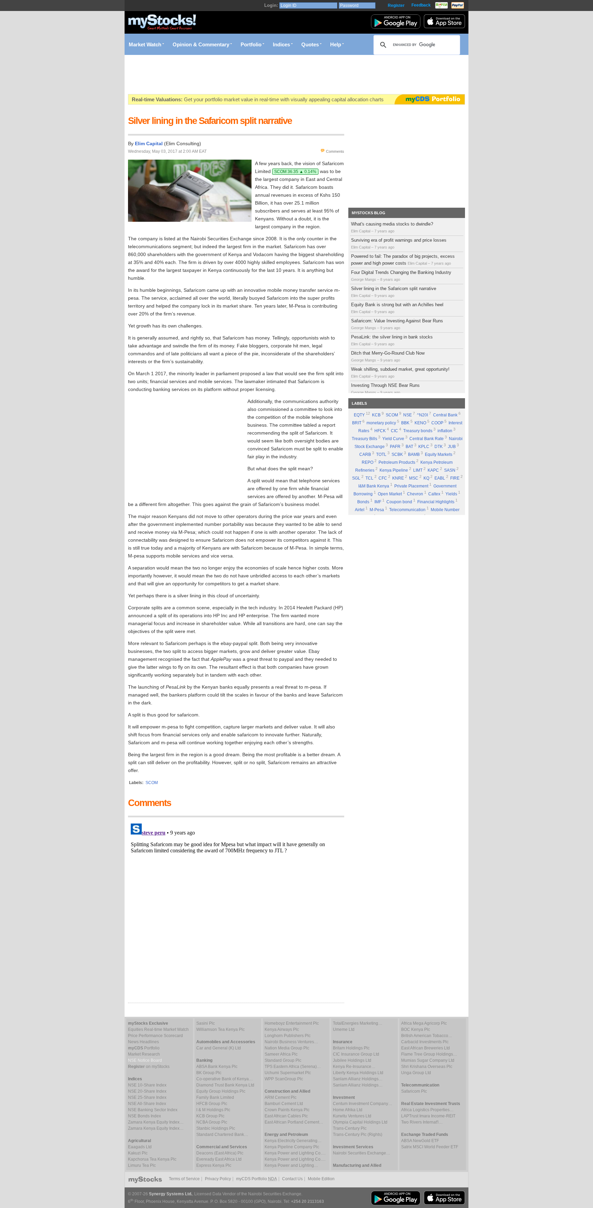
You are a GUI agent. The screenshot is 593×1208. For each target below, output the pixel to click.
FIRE (455, 478)
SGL (356, 478)
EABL (439, 478)
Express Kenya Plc (213, 1165)
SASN (449, 470)
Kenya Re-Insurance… (354, 1066)
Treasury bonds (417, 430)
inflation (445, 430)
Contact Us (292, 1178)
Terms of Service (184, 1178)
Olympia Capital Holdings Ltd (360, 1122)
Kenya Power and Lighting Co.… (295, 1153)
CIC (394, 430)
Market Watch (145, 44)
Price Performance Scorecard (155, 1035)
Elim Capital (149, 143)
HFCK (380, 430)
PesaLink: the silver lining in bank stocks (392, 340)
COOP (437, 423)
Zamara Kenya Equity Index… (156, 1122)
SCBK (397, 454)
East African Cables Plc (286, 1116)
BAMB (414, 454)
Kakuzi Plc (138, 1153)
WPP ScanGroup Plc (284, 1079)
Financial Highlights (435, 501)
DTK (438, 446)
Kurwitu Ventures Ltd (352, 1116)
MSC (413, 478)
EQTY (359, 415)
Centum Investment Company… (362, 1103)
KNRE (398, 478)
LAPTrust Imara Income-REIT (428, 1116)
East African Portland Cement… (294, 1122)
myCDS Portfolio (256, 1178)
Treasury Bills (364, 438)
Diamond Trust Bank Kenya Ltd (225, 1085)
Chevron (415, 494)
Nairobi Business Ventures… (291, 1041)
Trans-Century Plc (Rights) (357, 1134)
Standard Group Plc (283, 1060)
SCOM (392, 415)
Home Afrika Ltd (347, 1109)
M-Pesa (377, 509)
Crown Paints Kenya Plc (287, 1109)
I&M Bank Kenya (373, 486)
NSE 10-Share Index (147, 1085)
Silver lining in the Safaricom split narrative (393, 292)
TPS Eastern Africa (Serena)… (293, 1066)
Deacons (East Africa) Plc (219, 1153)
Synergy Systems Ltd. (170, 1194)
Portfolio (251, 44)
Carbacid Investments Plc (425, 1041)
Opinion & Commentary (201, 44)
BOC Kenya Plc (415, 1029)
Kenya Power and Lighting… (291, 1165)
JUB (452, 446)
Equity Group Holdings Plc (220, 1091)
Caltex (434, 494)
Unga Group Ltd (416, 1072)
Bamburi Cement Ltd (284, 1103)
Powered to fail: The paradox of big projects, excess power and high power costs (403, 260)
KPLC (423, 446)
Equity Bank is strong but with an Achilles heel (397, 308)
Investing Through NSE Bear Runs (385, 388)
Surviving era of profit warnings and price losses (398, 243)
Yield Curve (393, 438)
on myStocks (149, 1066)
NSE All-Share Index (147, 1103)
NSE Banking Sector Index (152, 1109)
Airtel (359, 509)
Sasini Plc (205, 1023)
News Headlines (143, 1041)
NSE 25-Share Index (147, 1097)
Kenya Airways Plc (282, 1029)
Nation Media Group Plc (287, 1048)
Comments (335, 151)
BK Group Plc (208, 1072)
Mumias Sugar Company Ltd (427, 1060)
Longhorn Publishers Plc (288, 1035)
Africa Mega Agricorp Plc (424, 1023)
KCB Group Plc (210, 1116)
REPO (367, 462)
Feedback (421, 5)
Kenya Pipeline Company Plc (292, 1146)
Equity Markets (438, 454)
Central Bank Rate (426, 438)
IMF (377, 501)
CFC (383, 478)
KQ (426, 478)
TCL (369, 478)
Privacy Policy (218, 1178)
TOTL (381, 454)
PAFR (395, 446)
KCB (376, 415)
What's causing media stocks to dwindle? (392, 227)
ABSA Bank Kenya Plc (216, 1066)
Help (335, 44)
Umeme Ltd (343, 1029)
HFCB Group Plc (211, 1103)
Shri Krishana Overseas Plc (426, 1066)
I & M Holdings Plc (213, 1109)
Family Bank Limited (215, 1097)
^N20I (422, 415)
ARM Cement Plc (280, 1097)
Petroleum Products (397, 462)
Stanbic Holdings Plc (215, 1128)
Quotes (310, 44)
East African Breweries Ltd (425, 1048)
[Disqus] (236, 906)
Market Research (144, 1054)
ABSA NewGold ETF (420, 1140)
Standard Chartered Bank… (222, 1134)
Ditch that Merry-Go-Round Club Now (388, 356)
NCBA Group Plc (211, 1122)
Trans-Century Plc (350, 1128)
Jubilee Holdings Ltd (352, 1060)
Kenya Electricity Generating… (293, 1140)
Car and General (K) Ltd (218, 1048)
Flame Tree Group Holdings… (429, 1054)
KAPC (433, 470)
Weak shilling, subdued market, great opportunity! (400, 372)
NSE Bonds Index (144, 1116)
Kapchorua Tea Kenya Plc (152, 1159)
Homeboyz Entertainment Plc (292, 1023)
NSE (407, 415)
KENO (420, 423)
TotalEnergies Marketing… (357, 1023)
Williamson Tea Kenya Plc (220, 1029)
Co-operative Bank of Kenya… (224, 1079)
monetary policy (381, 423)
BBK (405, 423)
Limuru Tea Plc (142, 1165)
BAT (409, 446)
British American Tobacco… (426, 1035)
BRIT (356, 423)
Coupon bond (399, 501)
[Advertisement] (253, 74)
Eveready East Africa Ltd (219, 1159)
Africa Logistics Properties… (427, 1109)
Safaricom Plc (414, 1091)
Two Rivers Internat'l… (422, 1122)
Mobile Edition (321, 1178)
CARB (365, 454)
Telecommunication (407, 509)
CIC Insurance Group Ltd (356, 1054)
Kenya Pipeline (394, 470)
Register (396, 5)
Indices (281, 44)
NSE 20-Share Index (147, 1091)
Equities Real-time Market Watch (158, 1029)
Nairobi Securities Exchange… (361, 1153)
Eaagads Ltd (140, 1146)
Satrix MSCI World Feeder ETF (429, 1146)
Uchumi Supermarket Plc (288, 1072)
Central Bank (445, 415)
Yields (451, 494)
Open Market (390, 494)
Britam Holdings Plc (351, 1048)
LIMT (417, 470)
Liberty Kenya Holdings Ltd (358, 1072)
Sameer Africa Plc (281, 1054)
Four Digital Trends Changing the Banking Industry (401, 275)
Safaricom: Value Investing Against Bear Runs (397, 324)
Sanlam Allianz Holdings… (358, 1079)
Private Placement (411, 486)
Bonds (363, 501)
